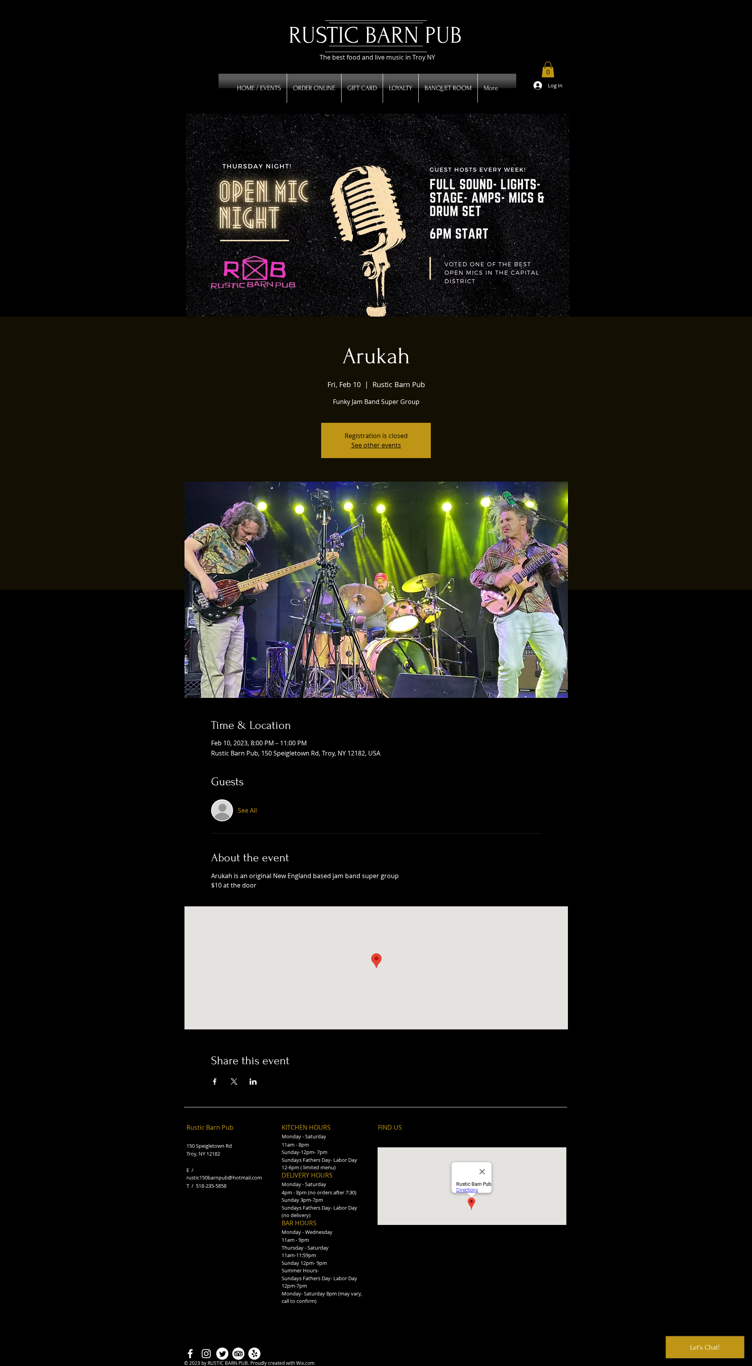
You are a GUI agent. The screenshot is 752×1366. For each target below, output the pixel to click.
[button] (548, 70)
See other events (376, 445)
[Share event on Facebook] (215, 1081)
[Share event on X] (234, 1081)
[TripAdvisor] (238, 1354)
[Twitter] (222, 1354)
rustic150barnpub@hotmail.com (224, 1177)
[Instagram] (206, 1354)
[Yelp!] (254, 1354)
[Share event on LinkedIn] (253, 1081)
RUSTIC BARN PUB (375, 35)
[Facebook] (190, 1354)
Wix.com (305, 1363)
